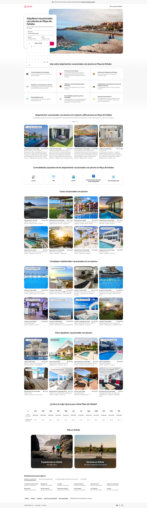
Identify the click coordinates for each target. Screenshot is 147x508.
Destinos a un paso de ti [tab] (30, 479)
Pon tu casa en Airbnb (116, 6)
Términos (44, 505)
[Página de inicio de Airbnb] (28, 6)
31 (29, 65)
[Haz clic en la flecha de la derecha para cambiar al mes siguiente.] (47, 43)
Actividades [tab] (83, 479)
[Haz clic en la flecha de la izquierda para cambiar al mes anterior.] (29, 43)
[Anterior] (70, 121)
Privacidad (37, 505)
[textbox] (33, 39)
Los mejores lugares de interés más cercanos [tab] (66, 479)
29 (44, 62)
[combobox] (40, 33)
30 (47, 62)
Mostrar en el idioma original (88, 2)
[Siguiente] (77, 121)
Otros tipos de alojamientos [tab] (46, 479)
